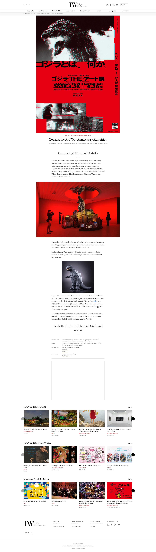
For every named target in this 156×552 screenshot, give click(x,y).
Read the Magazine (77, 521)
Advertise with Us (58, 526)
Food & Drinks (82, 467)
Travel (53, 433)
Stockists (75, 524)
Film (69, 135)
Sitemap (93, 526)
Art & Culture (43, 11)
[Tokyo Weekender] (35, 526)
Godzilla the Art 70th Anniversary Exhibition (50, 13)
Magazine (113, 11)
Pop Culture (87, 135)
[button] (133, 418)
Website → (65, 349)
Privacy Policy (95, 521)
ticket (95, 301)
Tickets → (65, 351)
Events (99, 11)
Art (34, 13)
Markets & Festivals (28, 431)
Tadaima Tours (76, 526)
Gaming (109, 467)
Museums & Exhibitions (77, 135)
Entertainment (85, 11)
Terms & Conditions (97, 524)
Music (25, 469)
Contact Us (56, 524)
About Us (126, 11)
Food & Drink (56, 11)
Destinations (71, 11)
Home (25, 13)
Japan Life (30, 11)
